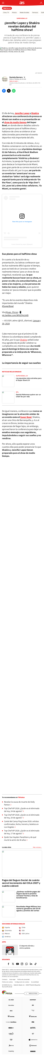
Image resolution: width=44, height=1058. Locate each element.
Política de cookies (7, 982)
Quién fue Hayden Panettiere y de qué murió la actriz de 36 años (20, 838)
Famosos (35, 12)
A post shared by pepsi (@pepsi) (22, 244)
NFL (17, 392)
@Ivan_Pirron (11, 312)
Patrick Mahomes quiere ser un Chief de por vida (28, 396)
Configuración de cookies (22, 982)
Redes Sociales (24, 12)
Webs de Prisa (33, 993)
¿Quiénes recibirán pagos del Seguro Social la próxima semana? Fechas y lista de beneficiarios (28, 895)
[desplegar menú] (3, 2)
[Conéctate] (41, 3)
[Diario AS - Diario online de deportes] (22, 3)
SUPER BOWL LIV (22, 18)
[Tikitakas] (7, 8)
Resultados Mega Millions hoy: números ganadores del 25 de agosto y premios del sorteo (28, 909)
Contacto (4, 979)
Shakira (35, 113)
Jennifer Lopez (22, 113)
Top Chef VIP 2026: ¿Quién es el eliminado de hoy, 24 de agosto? (21, 810)
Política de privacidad (23, 979)
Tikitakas (21, 797)
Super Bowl (26, 417)
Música (14, 12)
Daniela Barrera (16, 77)
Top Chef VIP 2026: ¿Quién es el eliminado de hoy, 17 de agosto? (21, 832)
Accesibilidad (35, 982)
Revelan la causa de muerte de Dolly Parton (19, 803)
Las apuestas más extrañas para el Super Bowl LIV (28, 379)
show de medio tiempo (15, 122)
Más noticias (37, 847)
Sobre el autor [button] (13, 81)
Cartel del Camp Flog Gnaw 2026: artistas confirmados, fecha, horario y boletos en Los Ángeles (21, 824)
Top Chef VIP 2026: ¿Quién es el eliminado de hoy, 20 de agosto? (21, 816)
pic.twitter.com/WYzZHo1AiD (15, 315)
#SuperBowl (8, 306)
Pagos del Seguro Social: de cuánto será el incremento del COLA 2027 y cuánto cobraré (21, 883)
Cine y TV (6, 12)
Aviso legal (12, 979)
